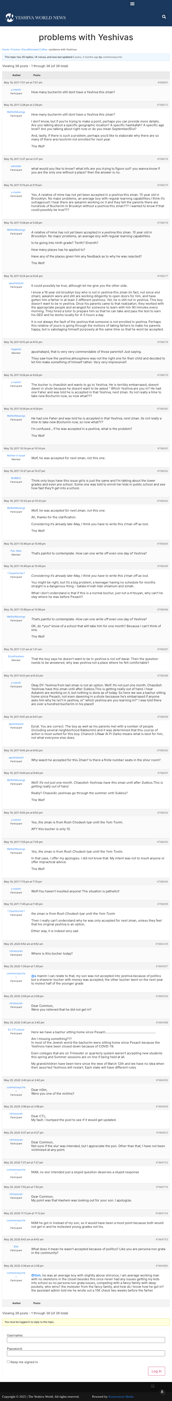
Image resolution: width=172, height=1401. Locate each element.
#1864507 (162, 966)
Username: (15, 1335)
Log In (157, 1371)
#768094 (162, 881)
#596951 (163, 82)
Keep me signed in (24, 1362)
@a (33, 976)
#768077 (162, 276)
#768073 (162, 104)
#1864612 (162, 1132)
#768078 (162, 342)
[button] (132, 3)
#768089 (162, 716)
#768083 (162, 500)
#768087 (162, 649)
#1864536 (162, 996)
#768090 (162, 750)
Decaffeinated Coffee (34, 49)
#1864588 (162, 1022)
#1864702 (162, 1162)
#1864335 (162, 943)
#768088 (162, 675)
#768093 (162, 841)
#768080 (162, 408)
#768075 (162, 185)
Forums (15, 49)
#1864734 (162, 1213)
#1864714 (162, 1186)
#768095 (162, 904)
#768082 (162, 471)
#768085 (162, 566)
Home (5, 49)
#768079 (162, 375)
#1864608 (162, 1106)
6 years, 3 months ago (85, 57)
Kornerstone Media (121, 1396)
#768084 (162, 543)
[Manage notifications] (162, 1391)
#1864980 (162, 1265)
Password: (14, 1348)
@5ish (36, 1275)
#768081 (163, 448)
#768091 (163, 772)
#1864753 (162, 1239)
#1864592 (162, 1080)
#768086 (162, 609)
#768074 (162, 158)
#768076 (162, 222)
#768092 (162, 812)
